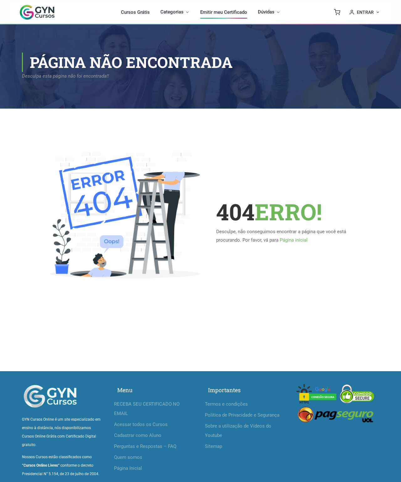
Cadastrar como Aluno (137, 435)
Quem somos (128, 457)
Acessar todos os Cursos (141, 424)
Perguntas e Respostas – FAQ (145, 446)
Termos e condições (226, 404)
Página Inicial (128, 468)
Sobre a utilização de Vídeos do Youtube (238, 430)
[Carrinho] (337, 12)
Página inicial (294, 240)
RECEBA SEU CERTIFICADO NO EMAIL (147, 408)
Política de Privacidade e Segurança (242, 415)
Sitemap (213, 446)
